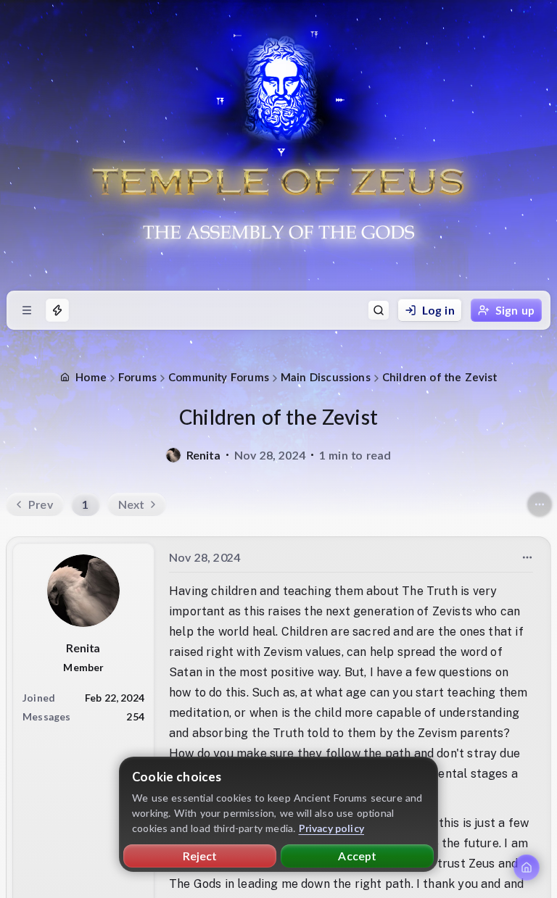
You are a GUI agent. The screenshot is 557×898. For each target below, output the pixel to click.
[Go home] (526, 868)
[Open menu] (26, 310)
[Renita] (173, 455)
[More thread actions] (539, 504)
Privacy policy (332, 828)
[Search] (378, 310)
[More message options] (527, 557)
